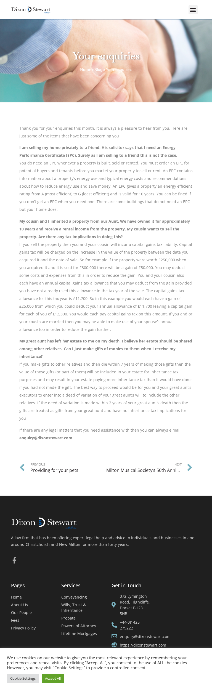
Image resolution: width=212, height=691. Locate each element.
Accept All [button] (53, 678)
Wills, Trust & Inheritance (73, 607)
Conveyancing (74, 597)
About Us (19, 604)
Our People (21, 612)
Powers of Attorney (78, 625)
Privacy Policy (23, 628)
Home (85, 69)
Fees (15, 620)
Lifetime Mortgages (79, 633)
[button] (193, 9)
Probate (68, 618)
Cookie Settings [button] (23, 678)
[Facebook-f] (14, 560)
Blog (98, 69)
